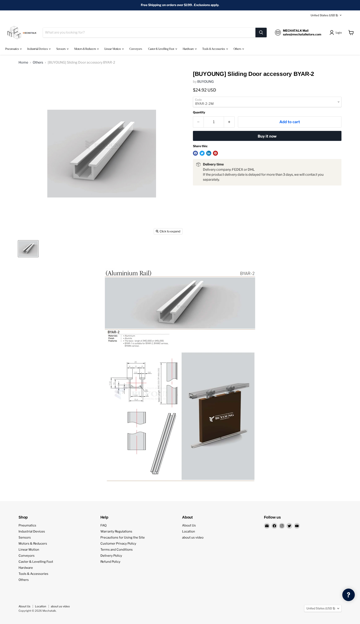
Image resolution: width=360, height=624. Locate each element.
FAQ (103, 525)
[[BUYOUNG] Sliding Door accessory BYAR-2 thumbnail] (28, 249)
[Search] (261, 32)
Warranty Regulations (116, 531)
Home (23, 62)
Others (238, 49)
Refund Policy (110, 562)
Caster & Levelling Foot (161, 49)
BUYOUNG (205, 82)
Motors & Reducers (85, 49)
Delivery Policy (111, 556)
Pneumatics (12, 49)
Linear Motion (112, 49)
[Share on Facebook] (195, 153)
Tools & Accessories (213, 49)
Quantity (199, 112)
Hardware (189, 49)
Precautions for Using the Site (122, 537)
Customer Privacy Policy (118, 543)
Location (188, 531)
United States (324, 15)
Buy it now (267, 136)
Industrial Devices (37, 49)
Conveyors (135, 49)
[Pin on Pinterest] (215, 153)
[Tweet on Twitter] (202, 153)
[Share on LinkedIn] (208, 153)
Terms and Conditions (116, 549)
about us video (193, 537)
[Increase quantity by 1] (229, 122)
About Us (189, 525)
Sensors (61, 49)
